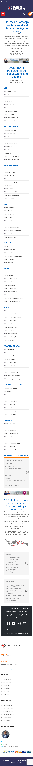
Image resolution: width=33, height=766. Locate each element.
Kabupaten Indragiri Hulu (11, 237)
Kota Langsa (8, 101)
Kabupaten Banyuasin (11, 362)
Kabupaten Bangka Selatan (12, 404)
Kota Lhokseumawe (10, 98)
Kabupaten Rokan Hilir (11, 220)
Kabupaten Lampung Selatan (13, 433)
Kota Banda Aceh (9, 104)
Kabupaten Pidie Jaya (11, 111)
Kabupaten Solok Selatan (12, 195)
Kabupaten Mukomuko (11, 333)
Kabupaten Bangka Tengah (12, 407)
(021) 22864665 (7, 742)
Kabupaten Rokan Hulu (11, 217)
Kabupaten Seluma (10, 340)
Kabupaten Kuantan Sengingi (13, 227)
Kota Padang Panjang (11, 182)
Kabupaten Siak (9, 214)
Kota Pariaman (9, 178)
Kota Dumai (8, 211)
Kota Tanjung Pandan (11, 388)
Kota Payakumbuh (10, 175)
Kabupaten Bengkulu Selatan (13, 314)
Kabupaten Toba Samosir (12, 156)
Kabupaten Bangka (10, 398)
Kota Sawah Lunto (10, 172)
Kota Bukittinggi (9, 188)
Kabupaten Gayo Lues (11, 121)
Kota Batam (8, 246)
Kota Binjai (8, 153)
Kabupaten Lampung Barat (12, 430)
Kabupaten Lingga (10, 259)
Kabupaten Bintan (10, 253)
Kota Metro (8, 427)
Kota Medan (8, 146)
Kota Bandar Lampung (11, 423)
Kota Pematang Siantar (11, 140)
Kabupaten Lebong (10, 330)
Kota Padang (8, 185)
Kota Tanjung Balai (10, 133)
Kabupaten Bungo (10, 282)
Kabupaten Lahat (9, 369)
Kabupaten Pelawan (10, 224)
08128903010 (6, 744)
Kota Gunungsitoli (10, 149)
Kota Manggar (9, 391)
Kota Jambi (8, 272)
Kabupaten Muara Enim (11, 372)
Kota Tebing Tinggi (10, 130)
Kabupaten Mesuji (10, 446)
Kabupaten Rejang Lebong (12, 337)
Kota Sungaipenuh (10, 275)
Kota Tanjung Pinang (10, 249)
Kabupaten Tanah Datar (11, 191)
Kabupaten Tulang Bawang (12, 449)
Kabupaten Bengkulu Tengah (13, 317)
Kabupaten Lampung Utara (12, 443)
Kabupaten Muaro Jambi (12, 291)
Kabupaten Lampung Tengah (13, 436)
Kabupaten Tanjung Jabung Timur (14, 301)
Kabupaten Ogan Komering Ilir (13, 375)
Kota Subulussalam (10, 91)
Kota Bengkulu (9, 310)
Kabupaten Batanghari (11, 278)
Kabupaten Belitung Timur (12, 414)
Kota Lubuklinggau (10, 359)
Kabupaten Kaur (9, 324)
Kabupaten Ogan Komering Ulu (13, 379)
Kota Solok (8, 169)
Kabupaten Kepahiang (11, 327)
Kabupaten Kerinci (10, 285)
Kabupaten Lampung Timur (12, 440)
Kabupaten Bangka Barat (12, 401)
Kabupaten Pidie (9, 114)
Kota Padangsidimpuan (11, 143)
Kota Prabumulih (9, 356)
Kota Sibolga (8, 136)
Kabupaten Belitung (10, 411)
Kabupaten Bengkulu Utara (12, 320)
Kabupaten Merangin (10, 288)
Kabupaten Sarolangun (11, 295)
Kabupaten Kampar (10, 233)
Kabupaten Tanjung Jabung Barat (14, 298)
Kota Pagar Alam (9, 352)
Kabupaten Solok (10, 198)
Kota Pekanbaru (9, 207)
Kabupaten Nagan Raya (11, 117)
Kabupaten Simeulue (10, 108)
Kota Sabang (8, 94)
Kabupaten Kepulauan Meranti (13, 230)
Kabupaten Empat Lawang (12, 366)
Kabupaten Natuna (10, 262)
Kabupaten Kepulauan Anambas (13, 256)
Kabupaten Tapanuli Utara (12, 159)
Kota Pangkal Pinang (10, 394)
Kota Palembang (9, 349)
